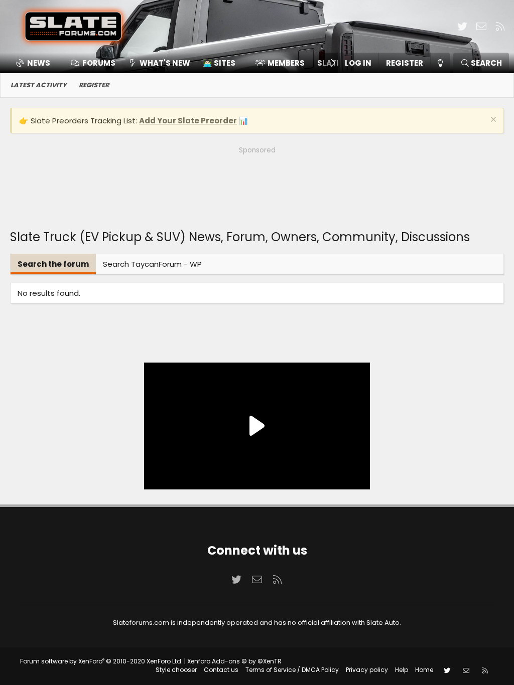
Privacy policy (367, 669)
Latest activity (39, 85)
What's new (165, 63)
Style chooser (176, 669)
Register (94, 85)
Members (286, 63)
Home (424, 669)
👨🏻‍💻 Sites (219, 63)
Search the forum (53, 264)
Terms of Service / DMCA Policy (292, 669)
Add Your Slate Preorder (188, 120)
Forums (98, 63)
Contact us (221, 669)
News (38, 63)
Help (401, 669)
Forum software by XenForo (101, 661)
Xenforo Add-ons (234, 661)
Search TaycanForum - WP (152, 264)
